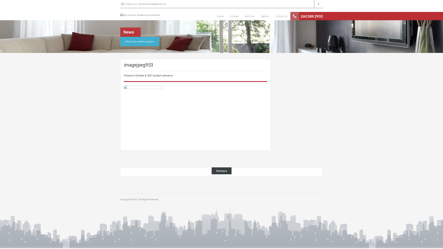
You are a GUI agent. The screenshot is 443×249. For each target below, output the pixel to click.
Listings (234, 16)
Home (220, 16)
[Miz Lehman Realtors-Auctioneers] (140, 16)
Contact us (281, 16)
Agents (265, 16)
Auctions (250, 16)
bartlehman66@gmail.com (152, 3)
